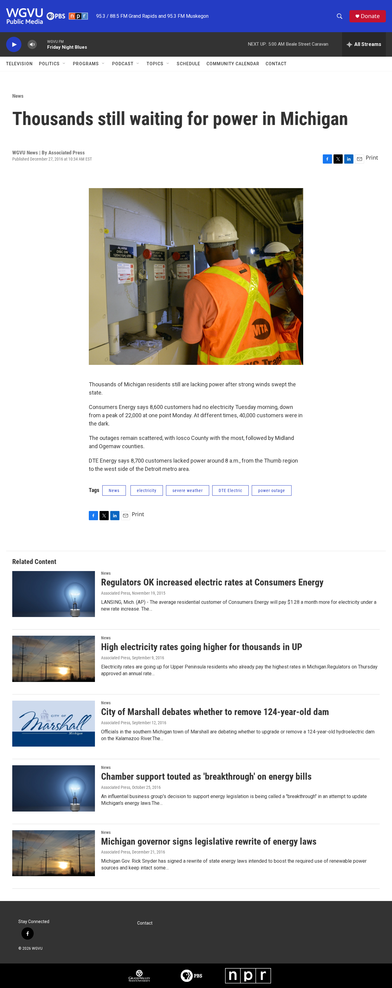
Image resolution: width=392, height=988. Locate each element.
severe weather (187, 490)
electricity (146, 490)
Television (19, 63)
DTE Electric (230, 490)
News (18, 96)
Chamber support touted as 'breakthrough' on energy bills (206, 776)
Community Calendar (232, 63)
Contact (276, 63)
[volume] (32, 44)
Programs (86, 63)
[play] (14, 44)
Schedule (188, 63)
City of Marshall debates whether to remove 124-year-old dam (215, 711)
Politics (49, 63)
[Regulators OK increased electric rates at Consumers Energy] (53, 594)
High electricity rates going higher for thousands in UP (201, 647)
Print (372, 157)
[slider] (42, 44)
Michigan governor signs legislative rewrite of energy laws (209, 841)
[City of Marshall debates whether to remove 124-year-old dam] (53, 724)
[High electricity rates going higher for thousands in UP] (53, 659)
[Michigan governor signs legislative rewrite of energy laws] (53, 853)
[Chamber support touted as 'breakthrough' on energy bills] (53, 788)
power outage (271, 490)
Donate (370, 16)
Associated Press (115, 657)
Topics (155, 63)
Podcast (123, 63)
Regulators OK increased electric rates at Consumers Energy (212, 582)
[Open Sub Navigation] (64, 63)
